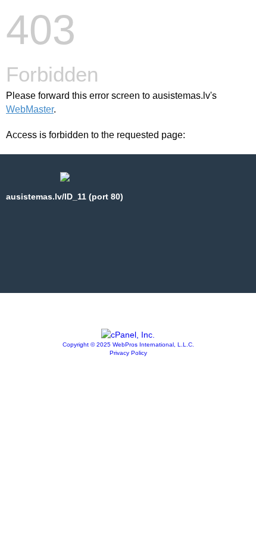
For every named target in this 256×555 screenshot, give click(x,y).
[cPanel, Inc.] (128, 334)
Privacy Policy (128, 353)
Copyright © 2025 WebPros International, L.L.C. (128, 344)
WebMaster (30, 109)
